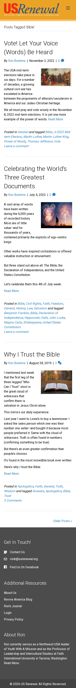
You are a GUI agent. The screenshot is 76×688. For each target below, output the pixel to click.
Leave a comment (16, 146)
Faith (45, 303)
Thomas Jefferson (40, 141)
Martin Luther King (55, 137)
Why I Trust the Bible (32, 354)
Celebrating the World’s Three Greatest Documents (35, 177)
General (23, 132)
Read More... (12, 663)
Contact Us (17, 552)
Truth (59, 486)
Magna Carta (13, 322)
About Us (10, 593)
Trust (7, 496)
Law (29, 308)
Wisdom (9, 491)
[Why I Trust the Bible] (56, 382)
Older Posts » (62, 521)
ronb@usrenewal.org (24, 559)
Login (7, 613)
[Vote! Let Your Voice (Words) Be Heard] (56, 77)
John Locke (57, 318)
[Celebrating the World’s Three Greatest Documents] (56, 215)
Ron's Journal (13, 606)
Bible (48, 132)
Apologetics (26, 486)
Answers (38, 491)
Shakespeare (32, 322)
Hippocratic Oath (36, 318)
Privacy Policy (13, 619)
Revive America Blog (18, 599)
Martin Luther (32, 137)
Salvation (40, 308)
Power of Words (15, 141)
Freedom (57, 303)
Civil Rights (33, 303)
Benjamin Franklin (16, 313)
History (20, 308)
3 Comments (12, 500)
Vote (57, 141)
